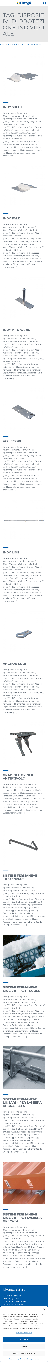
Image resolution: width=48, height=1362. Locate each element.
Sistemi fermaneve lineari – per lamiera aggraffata (22, 1102)
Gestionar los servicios (24, 1333)
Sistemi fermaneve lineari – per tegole (21, 988)
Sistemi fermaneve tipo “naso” (20, 877)
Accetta (24, 1339)
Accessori (12, 441)
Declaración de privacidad (29, 1359)
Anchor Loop (15, 664)
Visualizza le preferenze (24, 1353)
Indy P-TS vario (16, 330)
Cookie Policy (14, 1359)
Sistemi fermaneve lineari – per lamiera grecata (22, 1218)
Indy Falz (11, 218)
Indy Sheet (12, 107)
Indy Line (11, 552)
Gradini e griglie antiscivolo (18, 776)
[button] (44, 1309)
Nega (24, 1346)
